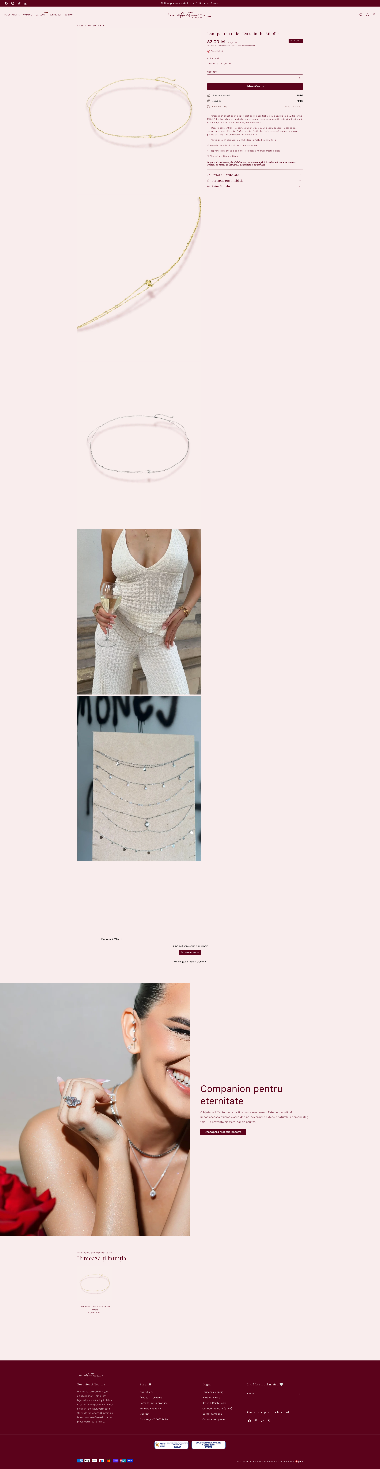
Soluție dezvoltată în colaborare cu (277, 1461)
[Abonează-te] (299, 1394)
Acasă (80, 25)
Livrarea (220, 45)
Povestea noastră (150, 1408)
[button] (361, 14)
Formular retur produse (154, 1403)
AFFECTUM (251, 1461)
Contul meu (146, 1392)
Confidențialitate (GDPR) (217, 1408)
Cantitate (212, 71)
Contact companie (213, 1419)
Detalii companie (212, 1413)
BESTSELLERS (94, 25)
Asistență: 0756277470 (154, 1419)
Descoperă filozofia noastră (223, 1132)
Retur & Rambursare (214, 1403)
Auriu (212, 63)
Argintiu (226, 63)
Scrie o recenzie (190, 952)
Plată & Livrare (211, 1397)
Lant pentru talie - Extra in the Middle (95, 1308)
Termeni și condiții (213, 1392)
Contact (145, 1413)
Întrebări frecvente (151, 1397)
